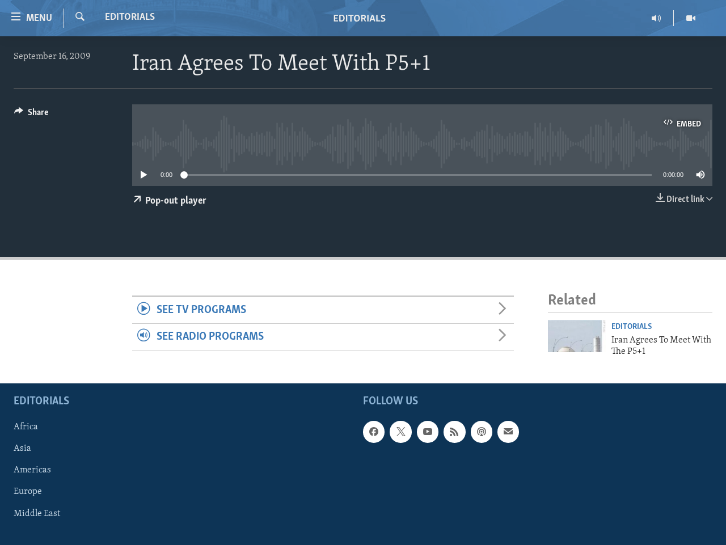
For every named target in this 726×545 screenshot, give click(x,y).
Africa (26, 427)
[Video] (691, 18)
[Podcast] (481, 432)
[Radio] (656, 18)
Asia (22, 449)
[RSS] (454, 432)
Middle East (37, 513)
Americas (32, 470)
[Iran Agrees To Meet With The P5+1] (577, 336)
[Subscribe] (508, 432)
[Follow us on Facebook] (374, 432)
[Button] (31, 115)
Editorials (130, 17)
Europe (28, 492)
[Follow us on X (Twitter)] (400, 432)
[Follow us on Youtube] (427, 432)
